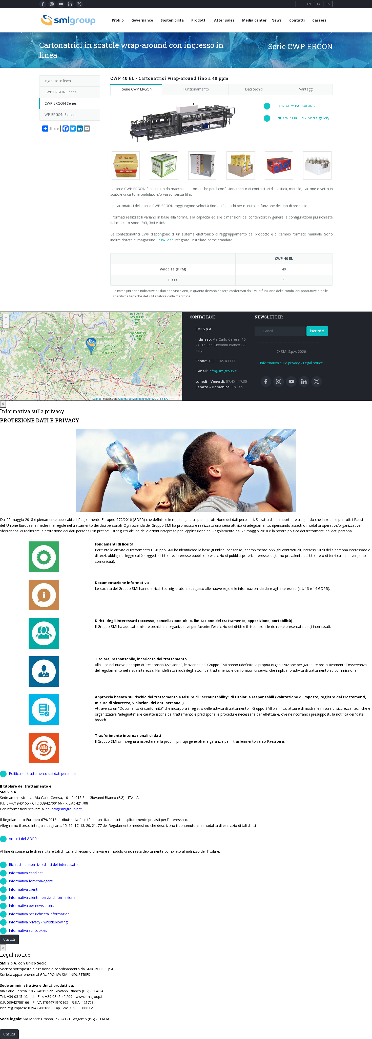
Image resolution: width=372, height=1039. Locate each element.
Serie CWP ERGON (137, 89)
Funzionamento (196, 89)
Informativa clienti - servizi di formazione (42, 897)
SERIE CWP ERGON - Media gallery (301, 118)
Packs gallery (123, 165)
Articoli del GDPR (23, 838)
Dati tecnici (254, 89)
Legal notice (313, 362)
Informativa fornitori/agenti (31, 881)
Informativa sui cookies (28, 930)
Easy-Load (165, 240)
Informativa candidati (26, 872)
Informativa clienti (23, 889)
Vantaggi (306, 89)
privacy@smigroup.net (64, 809)
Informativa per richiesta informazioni (39, 914)
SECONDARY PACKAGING (294, 105)
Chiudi (9, 939)
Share (54, 128)
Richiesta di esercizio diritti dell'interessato (43, 864)
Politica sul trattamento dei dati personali (42, 773)
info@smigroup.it (223, 371)
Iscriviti (317, 331)
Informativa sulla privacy (280, 362)
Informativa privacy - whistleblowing (38, 922)
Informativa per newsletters (31, 905)
